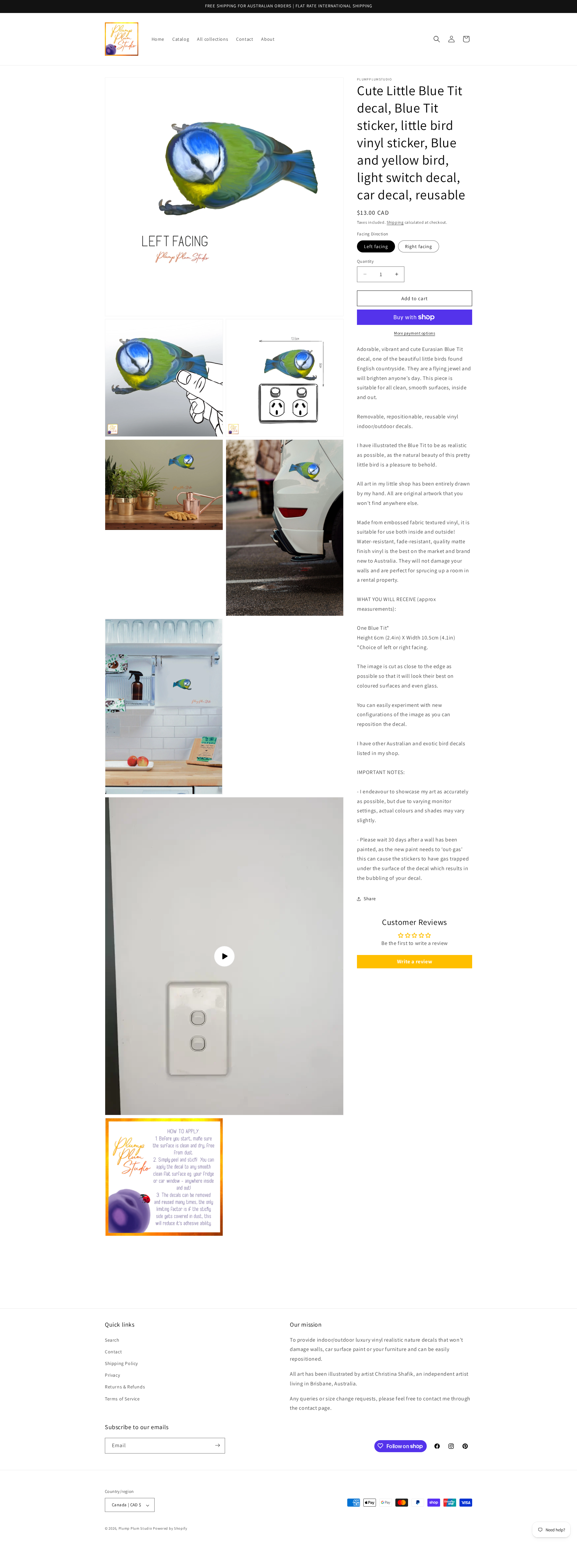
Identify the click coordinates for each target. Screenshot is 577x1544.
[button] (436, 39)
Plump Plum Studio (135, 1528)
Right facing (418, 246)
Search (112, 1340)
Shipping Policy (121, 1363)
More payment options (414, 333)
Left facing (376, 246)
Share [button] (370, 899)
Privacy (112, 1375)
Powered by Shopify (170, 1528)
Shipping (395, 222)
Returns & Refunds (125, 1387)
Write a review (414, 961)
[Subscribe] (217, 1445)
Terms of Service (122, 1398)
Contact (113, 1351)
